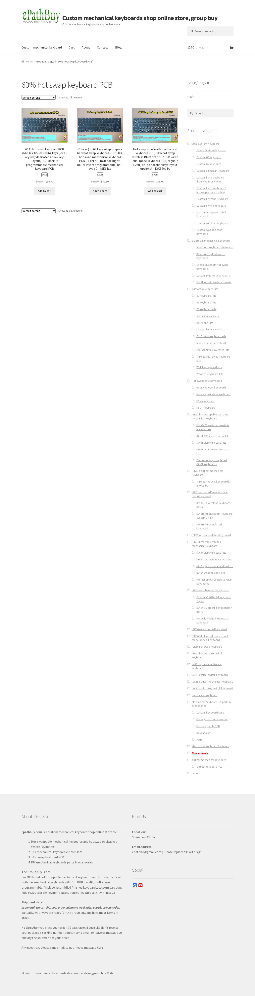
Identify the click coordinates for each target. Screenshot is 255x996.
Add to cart (45, 191)
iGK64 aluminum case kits (211, 552)
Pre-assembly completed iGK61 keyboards (211, 462)
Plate (199, 739)
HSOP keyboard (205, 407)
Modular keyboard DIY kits (211, 343)
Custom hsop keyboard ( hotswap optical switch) (211, 190)
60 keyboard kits (206, 295)
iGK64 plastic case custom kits (214, 566)
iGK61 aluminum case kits (211, 442)
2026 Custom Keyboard (206, 144)
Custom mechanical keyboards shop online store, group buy (140, 18)
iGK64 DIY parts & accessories (214, 559)
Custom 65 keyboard (208, 164)
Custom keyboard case (210, 712)
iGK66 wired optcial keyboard (209, 629)
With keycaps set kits (209, 367)
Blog (118, 47)
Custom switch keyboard (211, 205)
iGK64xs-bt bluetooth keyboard (210, 590)
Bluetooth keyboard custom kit (214, 247)
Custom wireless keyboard (212, 223)
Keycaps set (203, 733)
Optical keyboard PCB (209, 766)
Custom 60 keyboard (208, 157)
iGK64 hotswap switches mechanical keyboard (206, 544)
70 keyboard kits (206, 309)
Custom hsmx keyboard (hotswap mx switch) (210, 179)
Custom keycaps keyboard (212, 199)
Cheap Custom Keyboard (211, 150)
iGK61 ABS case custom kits (213, 436)
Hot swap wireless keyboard (213, 394)
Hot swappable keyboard (207, 381)
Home (29, 61)
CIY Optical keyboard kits (211, 336)
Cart (72, 47)
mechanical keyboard (204, 695)
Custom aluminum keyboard (213, 170)
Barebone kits (204, 323)
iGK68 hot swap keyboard (207, 646)
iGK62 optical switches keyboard (211, 535)
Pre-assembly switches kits (212, 350)
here (100, 947)
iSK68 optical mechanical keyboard (212, 681)
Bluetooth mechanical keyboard (211, 240)
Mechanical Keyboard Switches (210, 746)
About (86, 47)
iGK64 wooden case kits (210, 573)
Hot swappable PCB (208, 726)
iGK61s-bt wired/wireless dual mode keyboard (210, 494)
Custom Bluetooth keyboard (213, 275)
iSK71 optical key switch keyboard (212, 688)
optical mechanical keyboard (209, 760)
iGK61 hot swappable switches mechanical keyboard (210, 416)
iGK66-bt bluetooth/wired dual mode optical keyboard (210, 638)
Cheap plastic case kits (210, 329)
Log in (190, 96)
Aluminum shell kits (207, 316)
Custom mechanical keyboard (42, 47)
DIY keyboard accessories (212, 719)
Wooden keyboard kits (210, 374)
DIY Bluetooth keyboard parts (213, 282)
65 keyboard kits (206, 302)
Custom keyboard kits (205, 289)
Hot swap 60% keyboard (211, 387)
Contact (102, 47)
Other (195, 773)
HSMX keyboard (205, 401)
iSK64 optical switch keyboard (210, 675)
